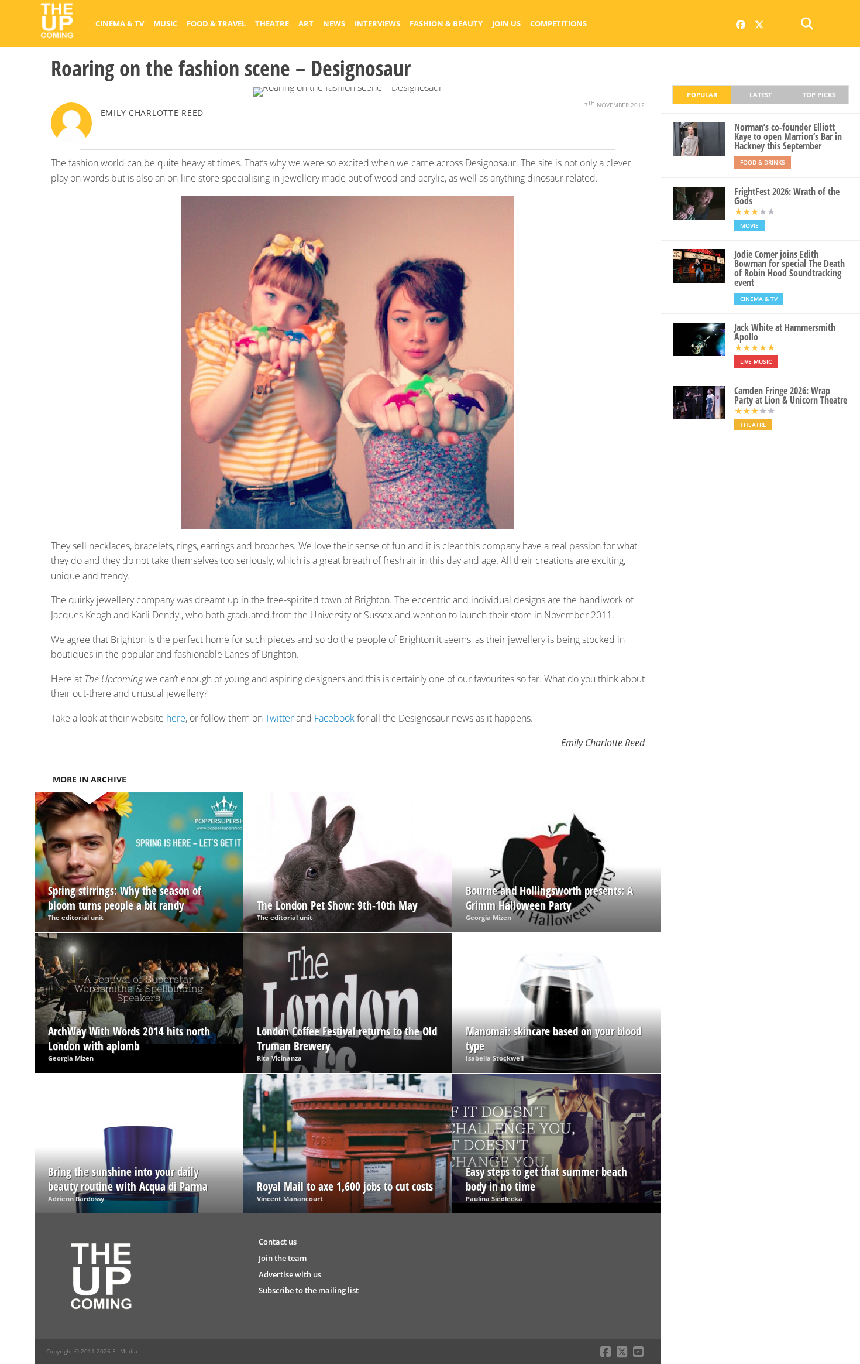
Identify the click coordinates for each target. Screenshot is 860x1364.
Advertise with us (290, 1274)
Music (165, 23)
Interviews (377, 23)
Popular (702, 94)
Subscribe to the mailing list (309, 1290)
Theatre (272, 23)
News (334, 23)
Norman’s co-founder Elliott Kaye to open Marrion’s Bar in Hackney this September (788, 136)
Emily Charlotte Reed (152, 112)
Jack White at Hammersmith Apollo (784, 332)
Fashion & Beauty (446, 23)
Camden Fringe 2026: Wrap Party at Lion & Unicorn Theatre (790, 395)
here (175, 718)
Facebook (334, 718)
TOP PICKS (819, 94)
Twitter (279, 718)
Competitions (558, 23)
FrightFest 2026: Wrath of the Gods (787, 196)
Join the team (283, 1258)
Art (306, 23)
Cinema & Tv (119, 23)
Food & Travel (216, 23)
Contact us (278, 1241)
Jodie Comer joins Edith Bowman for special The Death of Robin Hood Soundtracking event (789, 268)
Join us (506, 23)
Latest (760, 94)
